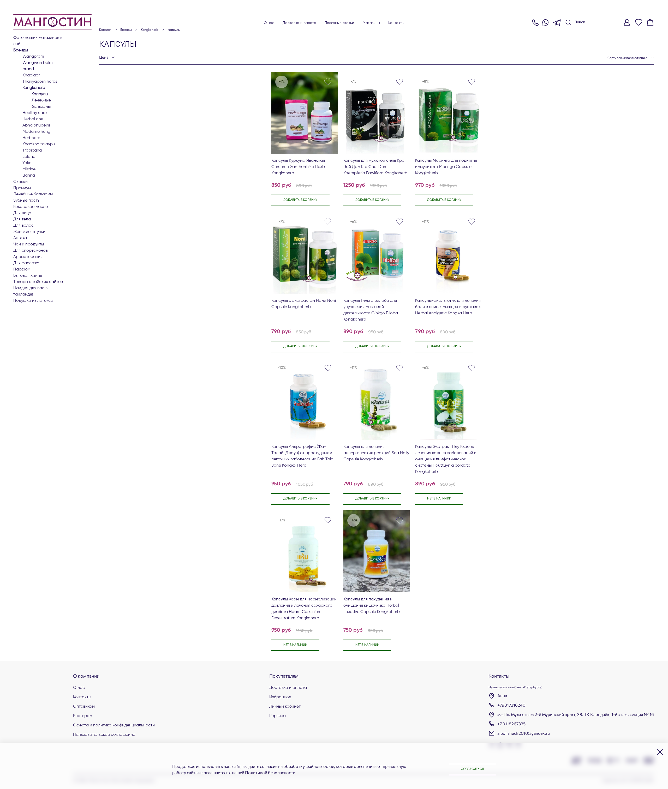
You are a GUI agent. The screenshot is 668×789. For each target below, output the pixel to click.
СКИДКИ (20, 182)
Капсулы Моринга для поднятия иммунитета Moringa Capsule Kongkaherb (446, 167)
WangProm (33, 57)
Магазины (371, 23)
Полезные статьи (339, 23)
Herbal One (32, 119)
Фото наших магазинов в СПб (37, 41)
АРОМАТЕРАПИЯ (28, 257)
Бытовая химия (27, 276)
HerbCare (31, 138)
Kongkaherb (33, 88)
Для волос (23, 226)
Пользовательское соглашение (104, 735)
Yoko (27, 163)
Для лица (22, 213)
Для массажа (26, 263)
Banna (28, 175)
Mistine (28, 169)
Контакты (396, 23)
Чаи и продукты (28, 244)
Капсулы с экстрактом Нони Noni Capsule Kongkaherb (303, 304)
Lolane (28, 157)
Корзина (277, 716)
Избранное (280, 697)
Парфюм (21, 269)
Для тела (22, 219)
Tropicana (32, 150)
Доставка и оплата (299, 23)
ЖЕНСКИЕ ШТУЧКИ (29, 232)
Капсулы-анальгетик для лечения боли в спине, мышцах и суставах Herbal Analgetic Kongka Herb (448, 307)
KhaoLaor (31, 75)
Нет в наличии (439, 498)
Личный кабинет (285, 706)
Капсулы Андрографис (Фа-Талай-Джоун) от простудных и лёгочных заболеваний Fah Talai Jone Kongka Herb (302, 456)
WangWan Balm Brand (37, 66)
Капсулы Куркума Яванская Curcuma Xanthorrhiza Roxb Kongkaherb (298, 167)
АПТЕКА (20, 238)
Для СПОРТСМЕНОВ (30, 251)
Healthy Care (34, 113)
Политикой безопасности (270, 772)
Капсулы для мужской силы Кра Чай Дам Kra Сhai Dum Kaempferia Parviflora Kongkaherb (375, 167)
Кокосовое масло (30, 207)
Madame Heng (36, 132)
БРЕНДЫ (20, 50)
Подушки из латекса (33, 301)
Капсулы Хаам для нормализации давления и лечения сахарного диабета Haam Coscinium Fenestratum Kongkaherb (304, 608)
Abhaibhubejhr (36, 125)
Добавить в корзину (300, 200)
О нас (269, 23)
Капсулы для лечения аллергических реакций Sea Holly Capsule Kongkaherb (376, 453)
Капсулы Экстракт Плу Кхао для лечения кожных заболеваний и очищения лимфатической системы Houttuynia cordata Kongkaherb (446, 459)
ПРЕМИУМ (22, 188)
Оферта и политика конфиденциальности (114, 725)
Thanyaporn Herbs (39, 82)
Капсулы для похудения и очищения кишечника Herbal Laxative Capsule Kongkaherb (371, 605)
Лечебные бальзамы (41, 103)
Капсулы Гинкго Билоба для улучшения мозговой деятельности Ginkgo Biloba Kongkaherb (370, 310)
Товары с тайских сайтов (38, 282)
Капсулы (40, 94)
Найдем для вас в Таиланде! (30, 291)
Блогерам (82, 716)
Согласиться (472, 769)
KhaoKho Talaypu (38, 144)
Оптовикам (84, 706)
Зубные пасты (26, 200)
